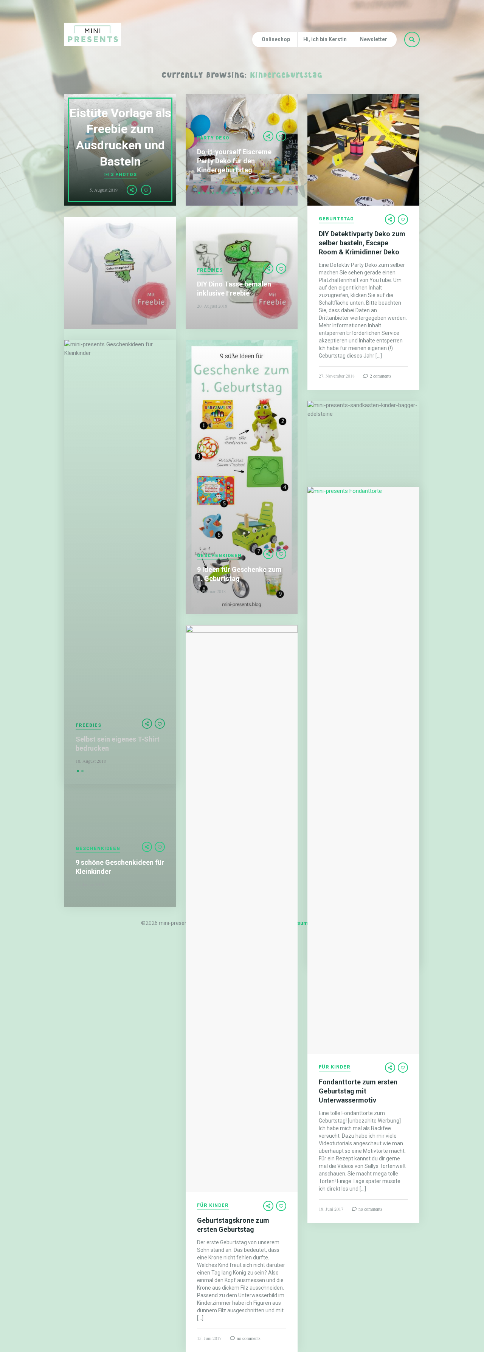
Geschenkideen (219, 555)
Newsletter (373, 39)
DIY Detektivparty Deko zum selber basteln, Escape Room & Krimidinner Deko (362, 243)
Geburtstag (336, 219)
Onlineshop (276, 39)
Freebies (210, 270)
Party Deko (213, 138)
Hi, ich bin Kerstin (325, 39)
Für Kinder (335, 1067)
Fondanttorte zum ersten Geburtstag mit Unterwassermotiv (358, 1091)
